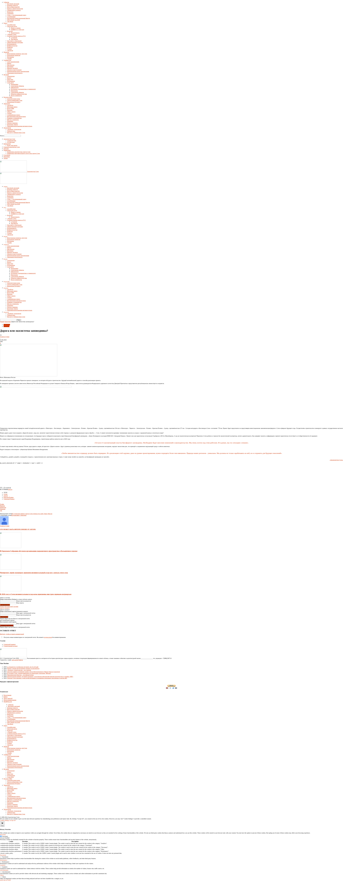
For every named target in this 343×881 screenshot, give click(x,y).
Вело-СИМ (10, 108)
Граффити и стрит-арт (17, 29)
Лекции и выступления (14, 70)
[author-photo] (4, 524)
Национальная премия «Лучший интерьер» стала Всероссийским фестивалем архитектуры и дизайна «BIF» (40, 676)
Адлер (5, 494)
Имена (9, 63)
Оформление (15, 87)
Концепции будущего (13, 102)
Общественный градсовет (15, 42)
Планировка (14, 84)
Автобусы (10, 105)
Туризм (9, 49)
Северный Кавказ (9, 499)
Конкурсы (10, 12)
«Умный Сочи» (12, 34)
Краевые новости (12, 5)
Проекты (6, 52)
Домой (2, 321)
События (6, 2)
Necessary (5, 836)
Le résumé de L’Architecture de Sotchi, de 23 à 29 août (22, 667)
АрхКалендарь (11, 140)
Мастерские (10, 65)
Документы (14, 39)
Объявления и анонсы (14, 10)
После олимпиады (16, 95)
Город (5, 23)
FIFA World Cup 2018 (13, 20)
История (6, 74)
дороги (6, 495)
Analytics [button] (2, 865)
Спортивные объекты (17, 86)
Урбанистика (11, 131)
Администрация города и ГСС (16, 36)
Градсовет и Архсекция (14, 41)
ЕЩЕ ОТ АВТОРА (29, 529)
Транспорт (7, 103)
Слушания (14, 37)
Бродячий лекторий (13, 4)
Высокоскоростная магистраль (16, 116)
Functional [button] (3, 855)
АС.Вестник (11, 142)
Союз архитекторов (13, 62)
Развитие (10, 47)
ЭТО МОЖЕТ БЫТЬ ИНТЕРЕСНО (11, 529)
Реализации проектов (13, 55)
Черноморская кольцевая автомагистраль (19, 126)
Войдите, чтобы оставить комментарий (12, 634)
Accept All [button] (12, 820)
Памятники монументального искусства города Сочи (23, 153)
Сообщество (7, 60)
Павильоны (14, 90)
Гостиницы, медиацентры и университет (23, 89)
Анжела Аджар (4, 336)
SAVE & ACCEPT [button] (5, 880)
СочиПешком (11, 16)
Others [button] (2, 875)
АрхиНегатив (11, 24)
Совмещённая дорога (13, 115)
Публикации (11, 81)
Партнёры (7, 156)
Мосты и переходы (13, 119)
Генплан (6, 148)
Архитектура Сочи (9, 139)
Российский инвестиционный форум (18, 18)
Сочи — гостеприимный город (16, 15)
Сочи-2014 (10, 82)
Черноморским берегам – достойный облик (20, 675)
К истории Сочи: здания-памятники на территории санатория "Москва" (29, 673)
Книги (9, 78)
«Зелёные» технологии (14, 129)
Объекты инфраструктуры (19, 94)
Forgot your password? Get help (9, 606)
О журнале (7, 155)
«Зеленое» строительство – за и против (19, 670)
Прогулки (10, 79)
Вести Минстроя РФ (13, 7)
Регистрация (7, 695)
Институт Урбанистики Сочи (16, 132)
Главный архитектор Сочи (12, 147)
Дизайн (9, 58)
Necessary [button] (3, 834)
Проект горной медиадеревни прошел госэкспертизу (23, 668)
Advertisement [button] (4, 870)
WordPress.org (8, 701)
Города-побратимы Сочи (14, 100)
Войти (6, 697)
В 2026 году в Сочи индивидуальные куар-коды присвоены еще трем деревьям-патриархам (35, 594)
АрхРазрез (10, 13)
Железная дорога (12, 107)
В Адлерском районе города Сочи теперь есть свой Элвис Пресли (32, 513)
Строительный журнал (11, 646)
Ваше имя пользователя (24, 601)
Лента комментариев (10, 700)
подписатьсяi (48, 637)
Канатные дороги (12, 124)
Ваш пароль (20, 603)
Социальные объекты (17, 92)
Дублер (9, 113)
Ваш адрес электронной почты (26, 613)
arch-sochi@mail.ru (17, 660)
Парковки (10, 121)
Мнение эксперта (12, 68)
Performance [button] (3, 860)
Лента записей (8, 698)
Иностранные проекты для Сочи (17, 53)
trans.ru (10, 489)
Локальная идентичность (14, 73)
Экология (10, 50)
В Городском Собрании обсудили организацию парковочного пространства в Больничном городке (38, 551)
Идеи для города (12, 145)
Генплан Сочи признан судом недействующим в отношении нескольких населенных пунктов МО (37, 678)
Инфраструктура (12, 45)
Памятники (7, 150)
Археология (10, 76)
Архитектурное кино (13, 99)
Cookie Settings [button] (4, 820)
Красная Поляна (8, 497)
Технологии (7, 128)
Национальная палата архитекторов (18, 71)
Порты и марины (12, 123)
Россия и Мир (8, 97)
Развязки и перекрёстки (14, 118)
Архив (6, 158)
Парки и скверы (16, 28)
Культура (10, 31)
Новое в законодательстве (15, 8)
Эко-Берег (10, 21)
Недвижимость (11, 44)
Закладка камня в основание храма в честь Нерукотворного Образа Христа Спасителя (33, 672)
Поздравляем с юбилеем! (18, 515)
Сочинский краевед (10, 644)
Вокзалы (9, 110)
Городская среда (12, 26)
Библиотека (7, 144)
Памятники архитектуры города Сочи (18, 152)
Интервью (10, 66)
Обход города (11, 111)
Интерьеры (10, 57)
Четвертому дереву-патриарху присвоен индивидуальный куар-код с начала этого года (34, 573)
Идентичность (15, 33)
